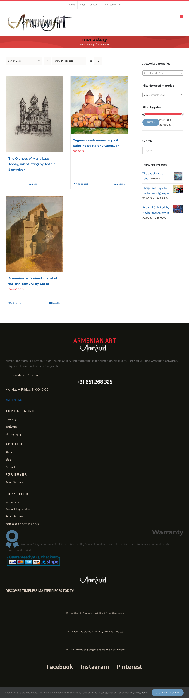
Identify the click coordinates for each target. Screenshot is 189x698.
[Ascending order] (47, 61)
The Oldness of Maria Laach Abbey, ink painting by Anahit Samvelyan (31, 164)
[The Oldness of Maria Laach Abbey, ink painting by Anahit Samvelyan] (34, 114)
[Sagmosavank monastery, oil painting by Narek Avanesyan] (99, 105)
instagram (94, 666)
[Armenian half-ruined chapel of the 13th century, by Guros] (34, 234)
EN (14, 400)
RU (20, 400)
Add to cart (82, 183)
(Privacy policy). (141, 692)
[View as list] (98, 61)
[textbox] (163, 73)
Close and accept (167, 692)
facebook (60, 666)
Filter (151, 122)
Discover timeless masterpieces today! (40, 590)
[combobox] (162, 73)
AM (8, 400)
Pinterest (129, 666)
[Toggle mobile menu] (181, 16)
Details (36, 183)
